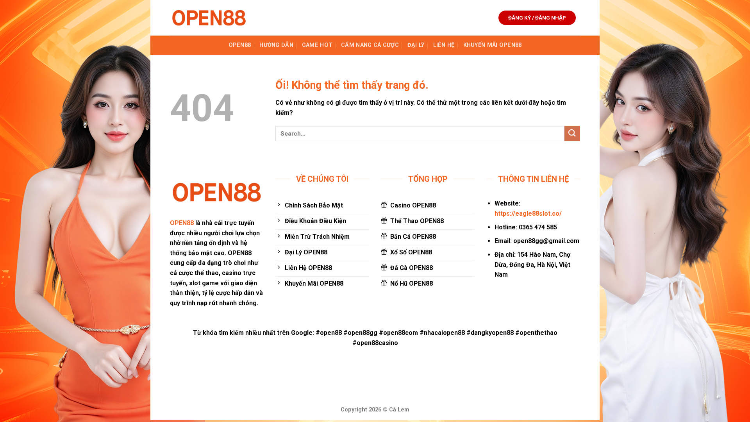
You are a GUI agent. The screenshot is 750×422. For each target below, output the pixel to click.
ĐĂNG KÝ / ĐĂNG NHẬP (537, 17)
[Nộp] (572, 133)
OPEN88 (240, 45)
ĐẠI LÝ (416, 45)
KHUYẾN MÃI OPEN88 (492, 45)
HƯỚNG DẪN (276, 45)
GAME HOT (317, 45)
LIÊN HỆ (444, 45)
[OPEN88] (209, 18)
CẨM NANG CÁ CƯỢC (370, 45)
